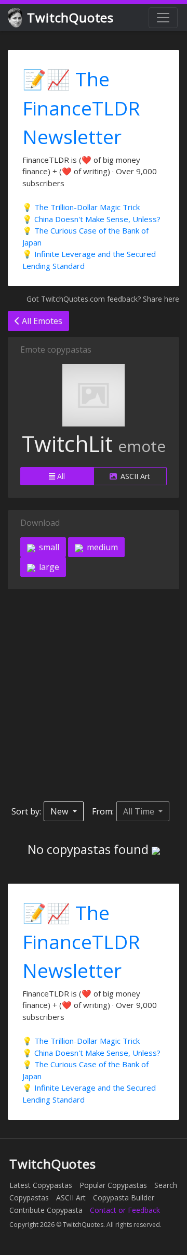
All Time (139, 811)
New (60, 811)
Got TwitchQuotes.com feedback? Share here (102, 299)
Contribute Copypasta (46, 1210)
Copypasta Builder (123, 1197)
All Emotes (41, 321)
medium (101, 547)
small (48, 547)
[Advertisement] (93, 695)
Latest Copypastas (40, 1185)
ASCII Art (134, 476)
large (48, 567)
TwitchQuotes (70, 17)
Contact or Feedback (125, 1210)
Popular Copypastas (113, 1185)
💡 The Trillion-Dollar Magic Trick (81, 207)
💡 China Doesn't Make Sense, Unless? (91, 219)
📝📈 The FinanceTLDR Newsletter (81, 108)
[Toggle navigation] (163, 17)
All (60, 476)
